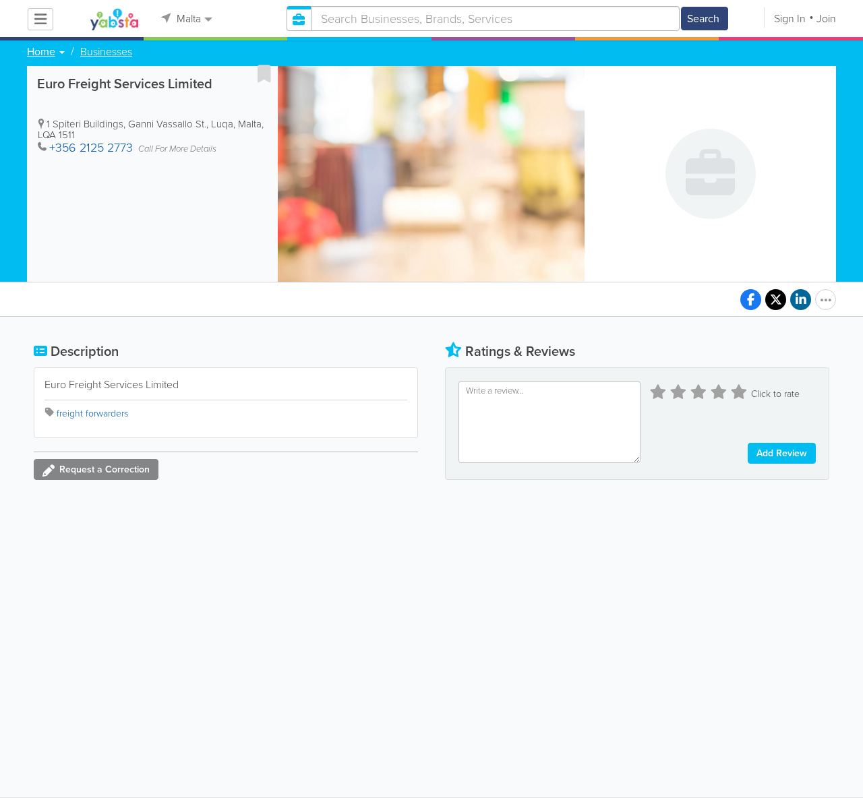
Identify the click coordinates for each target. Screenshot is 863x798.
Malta (187, 18)
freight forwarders (92, 413)
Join (826, 18)
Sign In (790, 18)
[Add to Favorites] (264, 73)
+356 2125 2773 (91, 147)
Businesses (106, 52)
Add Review (781, 453)
